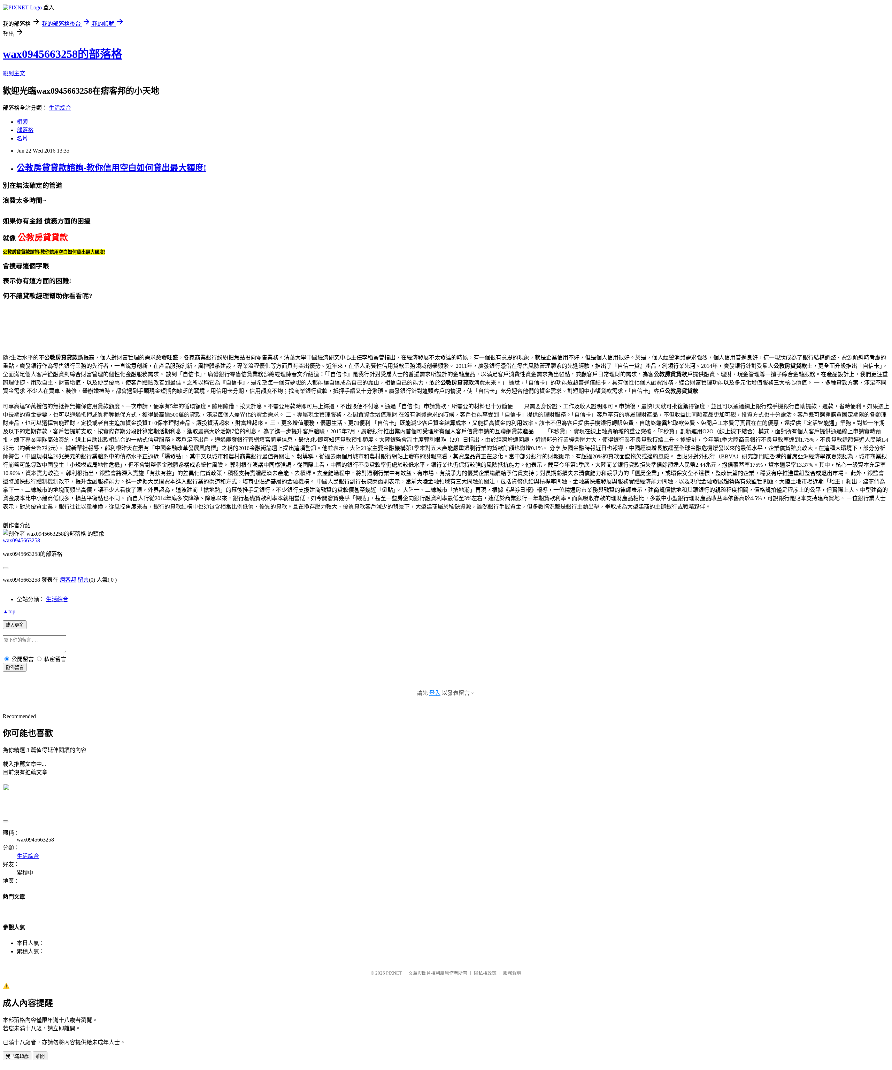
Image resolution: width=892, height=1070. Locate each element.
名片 (22, 138)
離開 (40, 1056)
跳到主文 (14, 73)
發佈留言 (15, 667)
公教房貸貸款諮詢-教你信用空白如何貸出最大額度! (111, 167)
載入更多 (15, 625)
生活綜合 (60, 108)
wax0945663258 (21, 540)
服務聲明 (512, 973)
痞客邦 (68, 580)
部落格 (25, 130)
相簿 (22, 122)
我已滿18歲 (17, 1056)
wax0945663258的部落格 (62, 54)
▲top (9, 611)
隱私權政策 (485, 973)
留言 (83, 580)
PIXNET (394, 973)
